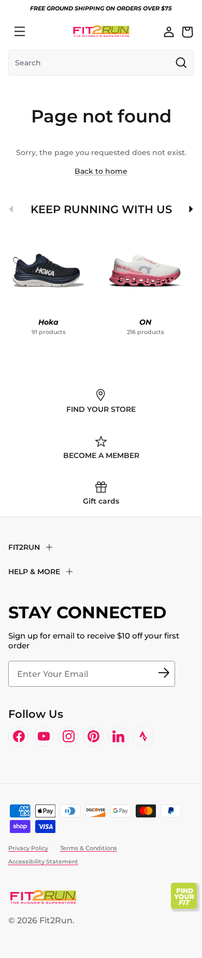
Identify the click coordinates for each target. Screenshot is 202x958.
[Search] (42, 31)
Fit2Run (56, 920)
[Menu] (19, 31)
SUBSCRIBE (163, 674)
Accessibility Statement (43, 861)
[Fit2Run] (101, 31)
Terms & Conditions (88, 848)
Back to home (101, 171)
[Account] (169, 31)
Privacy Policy (28, 848)
